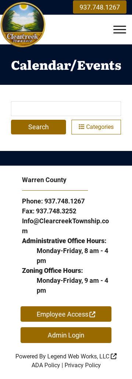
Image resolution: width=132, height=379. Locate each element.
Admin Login (66, 335)
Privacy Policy (83, 365)
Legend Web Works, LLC (79, 356)
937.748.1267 (100, 7)
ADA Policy (46, 365)
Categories (99, 126)
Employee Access (62, 314)
